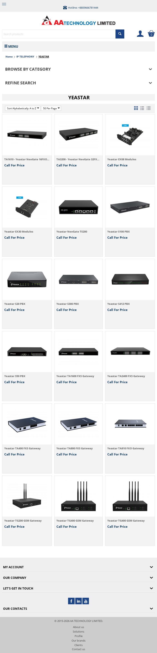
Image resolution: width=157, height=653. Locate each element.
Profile (79, 636)
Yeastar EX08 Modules (121, 159)
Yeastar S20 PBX (14, 304)
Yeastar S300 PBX (67, 304)
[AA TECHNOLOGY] (78, 19)
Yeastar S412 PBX (118, 304)
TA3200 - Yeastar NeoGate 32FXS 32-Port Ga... (78, 159)
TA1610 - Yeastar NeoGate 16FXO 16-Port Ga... (27, 159)
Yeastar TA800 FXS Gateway (74, 448)
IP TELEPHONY (25, 56)
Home (9, 56)
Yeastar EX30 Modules (18, 231)
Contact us (78, 649)
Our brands (78, 640)
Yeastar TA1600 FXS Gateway (75, 376)
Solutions (78, 631)
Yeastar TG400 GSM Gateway (75, 520)
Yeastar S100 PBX (118, 231)
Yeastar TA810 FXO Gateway (125, 448)
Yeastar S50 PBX (14, 376)
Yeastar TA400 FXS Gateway (22, 448)
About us (78, 627)
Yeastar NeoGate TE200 (71, 231)
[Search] (120, 33)
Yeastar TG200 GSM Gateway (22, 520)
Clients (78, 645)
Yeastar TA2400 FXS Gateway (126, 376)
